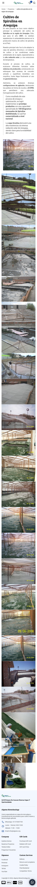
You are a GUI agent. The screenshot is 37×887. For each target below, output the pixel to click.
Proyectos (11, 9)
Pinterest (4, 862)
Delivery (22, 859)
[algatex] (6, 796)
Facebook (5, 859)
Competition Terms (26, 871)
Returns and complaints (27, 862)
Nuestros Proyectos (8, 844)
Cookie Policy (24, 865)
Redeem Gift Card (25, 844)
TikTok (4, 868)
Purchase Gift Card (26, 841)
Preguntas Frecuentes (9, 850)
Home (3, 9)
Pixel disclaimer (24, 868)
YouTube (4, 871)
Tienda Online (6, 847)
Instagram (5, 865)
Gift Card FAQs (24, 847)
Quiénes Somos (6, 841)
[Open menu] (3, 3)
